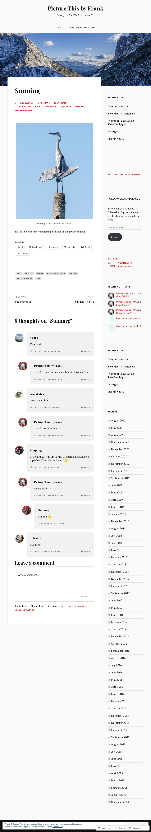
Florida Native (116, 138)
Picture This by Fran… (127, 293)
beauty (31, 106)
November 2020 (120, 449)
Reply (87, 351)
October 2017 (119, 586)
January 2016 (118, 708)
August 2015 (118, 744)
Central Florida (56, 273)
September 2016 (120, 650)
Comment (83, 596)
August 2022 (118, 420)
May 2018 (116, 550)
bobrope (120, 318)
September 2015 (120, 737)
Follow (115, 237)
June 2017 (117, 600)
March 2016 (118, 694)
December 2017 (120, 571)
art (24, 106)
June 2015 (117, 758)
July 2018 (116, 535)
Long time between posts (82, 27)
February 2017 (119, 622)
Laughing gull (122, 305)
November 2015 (120, 722)
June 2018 (117, 542)
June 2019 (117, 485)
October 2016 (119, 643)
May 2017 (116, 607)
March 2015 (118, 780)
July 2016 (116, 665)
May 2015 (116, 766)
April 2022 (117, 435)
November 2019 (120, 463)
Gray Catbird (122, 296)
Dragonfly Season (118, 106)
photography (23, 110)
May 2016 (116, 679)
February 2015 (119, 787)
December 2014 (120, 802)
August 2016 (118, 658)
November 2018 (120, 521)
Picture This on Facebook (124, 174)
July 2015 (116, 751)
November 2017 (120, 578)
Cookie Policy (57, 827)
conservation (53, 106)
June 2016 (117, 672)
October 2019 (119, 470)
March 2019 (118, 506)
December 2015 (120, 715)
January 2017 (118, 629)
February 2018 (119, 557)
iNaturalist (114, 258)
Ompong (36, 450)
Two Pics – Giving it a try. (122, 113)
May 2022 (116, 427)
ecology (68, 106)
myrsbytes (37, 394)
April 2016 (117, 686)
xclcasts (35, 538)
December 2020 (120, 442)
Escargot (113, 131)
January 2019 (118, 514)
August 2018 (118, 528)
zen (39, 278)
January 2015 (118, 794)
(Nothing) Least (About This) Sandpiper (121, 122)
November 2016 (120, 636)
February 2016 (119, 701)
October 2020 (119, 456)
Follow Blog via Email (124, 198)
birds (40, 106)
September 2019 (120, 478)
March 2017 (118, 614)
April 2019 (117, 499)
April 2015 (117, 773)
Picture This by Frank (75, 8)
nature (74, 273)
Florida (79, 106)
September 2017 (120, 593)
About (59, 27)
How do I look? (123, 313)
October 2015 (119, 730)
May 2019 (116, 492)
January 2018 (118, 564)
